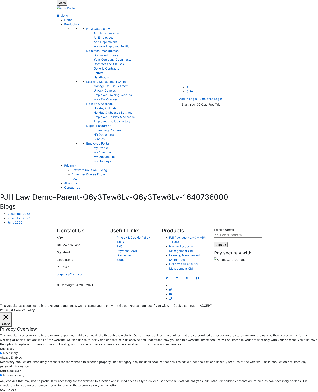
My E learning (103, 152)
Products (71, 24)
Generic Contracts (106, 68)
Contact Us (72, 187)
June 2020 (14, 222)
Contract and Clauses (109, 64)
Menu (62, 3)
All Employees (103, 37)
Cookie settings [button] (184, 305)
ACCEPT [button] (206, 305)
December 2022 (18, 213)
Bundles (99, 139)
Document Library (106, 55)
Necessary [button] (7, 348)
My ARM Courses (106, 99)
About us (70, 183)
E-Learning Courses (107, 130)
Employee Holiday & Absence (114, 117)
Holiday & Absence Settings (113, 112)
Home (68, 20)
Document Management (103, 51)
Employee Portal (98, 143)
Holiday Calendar (106, 108)
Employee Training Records (113, 95)
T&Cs (120, 242)
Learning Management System (107, 81)
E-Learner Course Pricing (89, 174)
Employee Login (210, 99)
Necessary (10, 353)
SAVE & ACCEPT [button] (11, 390)
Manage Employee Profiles (112, 46)
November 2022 (18, 218)
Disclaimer (124, 255)
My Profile (101, 148)
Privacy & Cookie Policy (133, 237)
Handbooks (102, 77)
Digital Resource (98, 126)
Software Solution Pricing (89, 170)
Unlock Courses (105, 90)
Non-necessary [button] (10, 371)
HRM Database (97, 29)
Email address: (224, 230)
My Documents (104, 156)
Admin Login (188, 99)
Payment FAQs (127, 251)
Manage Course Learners (111, 86)
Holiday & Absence (100, 104)
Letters (98, 73)
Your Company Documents (112, 59)
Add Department (105, 42)
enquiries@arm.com (70, 274)
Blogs (120, 259)
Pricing (69, 165)
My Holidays (102, 161)
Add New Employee (107, 33)
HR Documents (104, 134)
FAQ (74, 179)
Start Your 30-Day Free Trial (201, 104)
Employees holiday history (112, 121)
